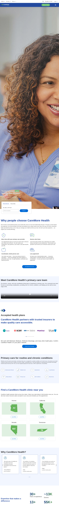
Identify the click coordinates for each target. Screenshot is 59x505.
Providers (8, 1)
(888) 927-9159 (49, 1)
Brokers (13, 1)
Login (55, 1)
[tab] (6, 204)
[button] (43, 1)
